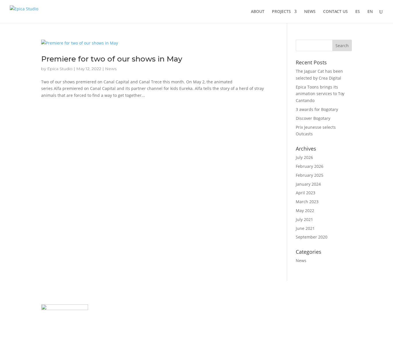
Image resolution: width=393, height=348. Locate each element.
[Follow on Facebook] (291, 309)
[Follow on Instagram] (326, 309)
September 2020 (311, 237)
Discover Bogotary (313, 118)
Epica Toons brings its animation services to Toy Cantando (320, 93)
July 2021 (304, 219)
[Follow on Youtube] (314, 309)
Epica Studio (60, 68)
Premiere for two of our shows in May (111, 59)
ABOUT (257, 11)
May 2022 (305, 210)
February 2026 (309, 166)
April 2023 (305, 192)
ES (357, 11)
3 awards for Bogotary (317, 109)
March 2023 (307, 201)
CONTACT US (335, 11)
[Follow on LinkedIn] (303, 309)
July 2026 (304, 157)
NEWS (310, 11)
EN (370, 11)
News (111, 68)
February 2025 (309, 175)
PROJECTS (281, 11)
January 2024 (308, 184)
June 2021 (305, 228)
